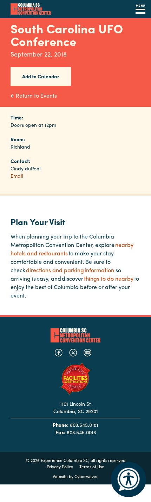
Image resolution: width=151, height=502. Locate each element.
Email (17, 175)
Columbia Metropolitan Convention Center (31, 9)
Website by (76, 476)
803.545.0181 (84, 424)
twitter (73, 353)
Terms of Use (91, 466)
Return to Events (36, 95)
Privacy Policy (60, 466)
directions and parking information (70, 270)
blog (87, 353)
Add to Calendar (40, 76)
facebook (59, 353)
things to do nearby (108, 278)
